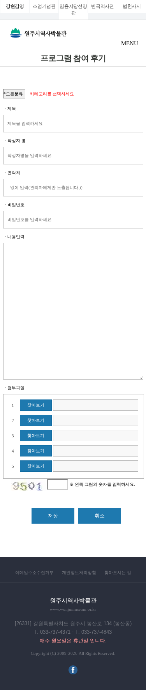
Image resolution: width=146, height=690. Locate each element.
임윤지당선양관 (73, 10)
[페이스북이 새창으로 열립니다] (73, 672)
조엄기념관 (44, 6)
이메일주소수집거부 (34, 572)
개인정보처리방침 (79, 572)
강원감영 (15, 6)
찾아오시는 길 (117, 572)
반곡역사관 (102, 6)
